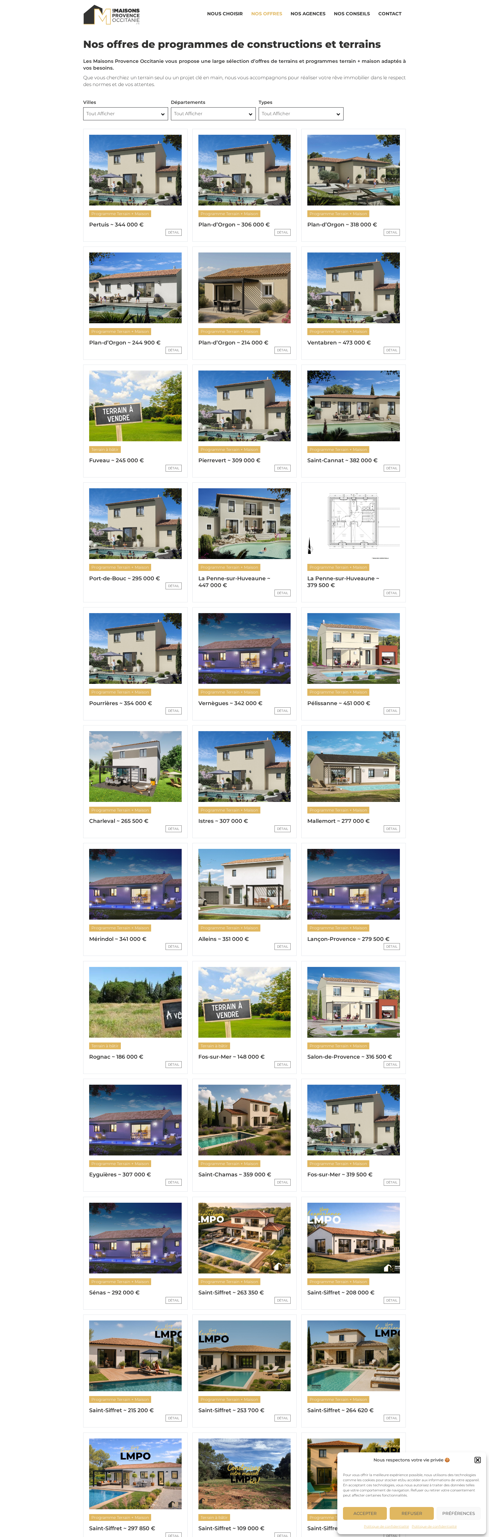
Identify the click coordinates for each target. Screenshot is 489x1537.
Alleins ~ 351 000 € (223, 939)
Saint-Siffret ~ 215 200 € (121, 1410)
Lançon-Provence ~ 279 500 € (348, 939)
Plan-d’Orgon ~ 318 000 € (342, 224)
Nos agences (308, 13)
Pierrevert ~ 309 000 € (229, 460)
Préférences (458, 1513)
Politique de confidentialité (386, 1526)
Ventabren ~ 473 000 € (339, 342)
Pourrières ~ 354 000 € (120, 703)
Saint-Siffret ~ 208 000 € (340, 1292)
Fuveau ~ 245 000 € (116, 460)
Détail (173, 232)
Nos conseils (352, 13)
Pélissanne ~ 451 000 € (338, 703)
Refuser (412, 1513)
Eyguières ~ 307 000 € (120, 1174)
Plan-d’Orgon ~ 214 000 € (233, 342)
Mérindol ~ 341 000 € (117, 939)
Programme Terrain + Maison (120, 213)
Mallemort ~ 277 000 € (338, 821)
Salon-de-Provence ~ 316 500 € (349, 1057)
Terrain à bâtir (105, 449)
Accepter (365, 1513)
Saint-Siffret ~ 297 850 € (122, 1528)
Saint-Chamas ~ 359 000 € (234, 1174)
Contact (390, 13)
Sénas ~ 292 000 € (114, 1292)
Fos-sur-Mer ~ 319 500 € (339, 1174)
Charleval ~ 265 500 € (118, 821)
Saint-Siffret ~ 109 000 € (231, 1528)
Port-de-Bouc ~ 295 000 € (124, 578)
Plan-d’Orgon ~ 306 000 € (234, 224)
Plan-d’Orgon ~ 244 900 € (124, 342)
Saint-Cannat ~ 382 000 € (342, 460)
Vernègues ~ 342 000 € (230, 703)
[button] (478, 1460)
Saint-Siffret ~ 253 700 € (231, 1410)
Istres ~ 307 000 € (223, 821)
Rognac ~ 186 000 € (116, 1057)
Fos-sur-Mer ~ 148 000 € (231, 1057)
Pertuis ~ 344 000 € (116, 224)
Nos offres (266, 13)
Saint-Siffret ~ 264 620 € (340, 1410)
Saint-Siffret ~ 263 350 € (231, 1292)
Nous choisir (225, 13)
